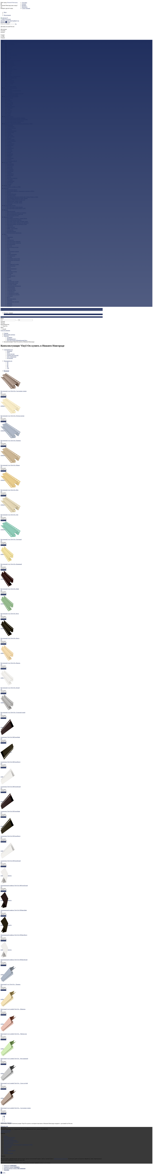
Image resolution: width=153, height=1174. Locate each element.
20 (7, 362)
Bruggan (9, 138)
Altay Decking (10, 136)
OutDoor (9, 142)
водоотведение (11, 244)
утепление (10, 296)
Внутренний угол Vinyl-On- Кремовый (11, 564)
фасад (8, 297)
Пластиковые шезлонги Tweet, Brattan (17, 198)
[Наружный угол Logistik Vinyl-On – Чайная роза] (8, 1031)
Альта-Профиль (11, 44)
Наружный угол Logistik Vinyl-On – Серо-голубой (14, 1083)
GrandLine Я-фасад (12, 69)
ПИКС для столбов (12, 228)
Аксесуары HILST (12, 161)
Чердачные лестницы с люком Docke (17, 218)
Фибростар (10, 103)
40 (7, 364)
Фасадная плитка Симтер (14, 122)
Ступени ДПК (8, 162)
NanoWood (10, 125)
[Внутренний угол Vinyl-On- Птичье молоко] (11, 413)
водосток (9, 245)
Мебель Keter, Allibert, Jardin (14, 201)
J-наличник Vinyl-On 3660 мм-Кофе (10, 737)
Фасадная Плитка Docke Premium (16, 118)
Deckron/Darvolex (11, 131)
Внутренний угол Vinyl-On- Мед (9, 490)
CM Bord (9, 110)
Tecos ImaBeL (10, 82)
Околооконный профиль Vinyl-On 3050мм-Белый (14, 959)
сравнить (9, 875)
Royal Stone (10, 83)
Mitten (8, 59)
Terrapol (9, 146)
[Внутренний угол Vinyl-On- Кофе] (7, 586)
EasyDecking (10, 132)
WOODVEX (10, 165)
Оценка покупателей (12, 355)
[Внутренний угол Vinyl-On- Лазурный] (11, 536)
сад (8, 278)
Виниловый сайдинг (9, 42)
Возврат (24, 5)
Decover (9, 112)
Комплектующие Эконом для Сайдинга (18, 222)
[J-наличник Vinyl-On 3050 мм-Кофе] (7, 808)
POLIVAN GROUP (12, 178)
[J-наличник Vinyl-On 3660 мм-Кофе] (7, 734)
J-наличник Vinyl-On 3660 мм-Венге (10, 762)
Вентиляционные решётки (14, 220)
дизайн (9, 253)
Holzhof (9, 156)
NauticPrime (10, 171)
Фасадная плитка (8, 116)
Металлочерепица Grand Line (15, 214)
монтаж (9, 270)
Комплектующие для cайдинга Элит (17, 224)
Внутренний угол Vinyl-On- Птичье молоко (12, 416)
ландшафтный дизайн (13, 264)
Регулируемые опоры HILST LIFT (16, 208)
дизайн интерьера (12, 254)
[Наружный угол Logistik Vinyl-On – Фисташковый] (8, 1056)
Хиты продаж (11, 354)
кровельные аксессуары (13, 258)
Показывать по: (8, 361)
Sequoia (9, 152)
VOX (8, 56)
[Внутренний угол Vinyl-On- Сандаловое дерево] (11, 388)
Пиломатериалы (11, 231)
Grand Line (10, 46)
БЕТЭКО (9, 105)
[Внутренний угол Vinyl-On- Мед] (11, 487)
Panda (8, 99)
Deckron (9, 184)
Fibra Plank (10, 98)
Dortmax (9, 159)
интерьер (9, 257)
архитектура (10, 240)
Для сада (6, 188)
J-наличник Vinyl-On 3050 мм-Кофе (10, 811)
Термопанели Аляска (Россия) (15, 93)
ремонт (9, 277)
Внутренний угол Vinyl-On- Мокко (10, 465)
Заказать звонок (5, 20)
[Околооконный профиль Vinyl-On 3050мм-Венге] (4, 932)
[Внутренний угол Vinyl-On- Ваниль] (7, 660)
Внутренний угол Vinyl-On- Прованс (11, 440)
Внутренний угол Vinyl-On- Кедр (10, 613)
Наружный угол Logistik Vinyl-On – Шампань (13, 1009)
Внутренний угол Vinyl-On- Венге (10, 638)
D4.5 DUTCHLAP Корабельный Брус (17, 340)
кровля (9, 261)
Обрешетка (10, 225)
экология (9, 303)
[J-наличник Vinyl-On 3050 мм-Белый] (8, 858)
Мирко (9, 115)
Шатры (9, 192)
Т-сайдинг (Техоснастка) (13, 76)
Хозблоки (9, 204)
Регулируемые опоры (9, 205)
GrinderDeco (10, 148)
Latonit (9, 113)
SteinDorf (9, 70)
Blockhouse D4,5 (11, 339)
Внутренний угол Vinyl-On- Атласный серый (13, 712)
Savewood (9, 151)
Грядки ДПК (7, 185)
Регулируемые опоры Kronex (15, 207)
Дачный (9, 57)
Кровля (6, 210)
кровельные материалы (13, 260)
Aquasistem (10, 237)
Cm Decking (10, 158)
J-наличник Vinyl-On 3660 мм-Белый (11, 786)
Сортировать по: (8, 349)
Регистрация (7, 15)
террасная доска (11, 290)
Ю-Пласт (9, 47)
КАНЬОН (9, 108)
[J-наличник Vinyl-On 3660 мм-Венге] (7, 759)
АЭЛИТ (9, 72)
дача (8, 248)
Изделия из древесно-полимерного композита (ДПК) (18, 123)
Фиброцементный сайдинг (11, 96)
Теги (5, 234)
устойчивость (10, 291)
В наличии (10, 358)
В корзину (3, 397)
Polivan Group (10, 139)
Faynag (9, 177)
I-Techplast (10, 179)
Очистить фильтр (5, 330)
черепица (9, 300)
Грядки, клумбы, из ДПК (14, 187)
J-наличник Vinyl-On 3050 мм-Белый (11, 860)
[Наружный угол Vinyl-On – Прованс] (8, 981)
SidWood (9, 100)
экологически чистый (13, 301)
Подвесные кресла (12, 189)
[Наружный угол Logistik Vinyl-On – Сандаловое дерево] (8, 1105)
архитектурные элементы (14, 243)
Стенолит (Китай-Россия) (14, 90)
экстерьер (9, 304)
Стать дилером (26, 8)
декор (8, 250)
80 (7, 366)
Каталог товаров (8, 308)
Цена (8, 352)
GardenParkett (10, 126)
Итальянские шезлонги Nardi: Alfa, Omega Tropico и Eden (22, 197)
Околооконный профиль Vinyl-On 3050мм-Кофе (14, 910)
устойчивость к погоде (13, 294)
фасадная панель (11, 299)
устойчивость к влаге (13, 293)
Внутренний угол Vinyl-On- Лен (9, 514)
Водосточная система (13, 215)
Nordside (9, 73)
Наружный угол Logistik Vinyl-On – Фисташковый (14, 1058)
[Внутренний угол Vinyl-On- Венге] (7, 635)
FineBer (9, 53)
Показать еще (4, 1126)
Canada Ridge (10, 80)
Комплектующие (11, 86)
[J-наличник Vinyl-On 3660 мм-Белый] (8, 784)
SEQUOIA (10, 168)
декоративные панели (13, 251)
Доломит (9, 49)
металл (9, 267)
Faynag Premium (11, 141)
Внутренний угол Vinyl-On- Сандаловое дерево (14, 391)
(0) (1, 392)
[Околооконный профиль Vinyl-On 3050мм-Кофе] (4, 907)
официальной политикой (61, 1158)
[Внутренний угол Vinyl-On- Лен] (11, 512)
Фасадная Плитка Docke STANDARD (17, 119)
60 (7, 365)
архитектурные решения (13, 241)
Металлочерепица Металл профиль (16, 212)
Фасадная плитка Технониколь (15, 121)
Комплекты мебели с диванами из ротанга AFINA (20, 191)
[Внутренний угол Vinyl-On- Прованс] (11, 438)
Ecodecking (10, 154)
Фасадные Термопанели (10, 88)
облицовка (10, 273)
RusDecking (10, 145)
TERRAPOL (10, 174)
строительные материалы (14, 286)
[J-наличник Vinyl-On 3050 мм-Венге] (7, 833)
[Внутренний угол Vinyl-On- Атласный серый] (7, 709)
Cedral (8, 109)
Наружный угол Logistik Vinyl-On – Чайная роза (14, 1034)
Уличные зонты (11, 195)
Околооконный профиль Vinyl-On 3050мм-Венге (14, 935)
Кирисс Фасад (11, 106)
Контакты (24, 7)
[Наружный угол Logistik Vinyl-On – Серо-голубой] (8, 1080)
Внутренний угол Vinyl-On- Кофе (10, 589)
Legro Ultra (10, 135)
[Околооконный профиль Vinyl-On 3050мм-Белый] (4, 957)
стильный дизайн (11, 284)
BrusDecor (10, 92)
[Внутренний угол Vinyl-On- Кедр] (7, 611)
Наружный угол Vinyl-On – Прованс (10, 984)
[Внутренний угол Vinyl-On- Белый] (7, 685)
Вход (5, 12)
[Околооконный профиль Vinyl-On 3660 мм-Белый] (4, 882)
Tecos (8, 50)
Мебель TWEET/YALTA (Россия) (16, 199)
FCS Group (10, 102)
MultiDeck (9, 155)
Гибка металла (11, 227)
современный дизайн (13, 281)
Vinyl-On (9, 52)
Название (9, 351)
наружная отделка (12, 271)
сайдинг (9, 280)
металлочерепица (11, 268)
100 (8, 368)
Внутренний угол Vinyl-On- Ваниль (10, 663)
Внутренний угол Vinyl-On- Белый (10, 687)
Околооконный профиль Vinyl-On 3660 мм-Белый (14, 885)
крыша (9, 263)
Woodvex (9, 149)
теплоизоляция (11, 288)
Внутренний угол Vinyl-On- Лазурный (11, 539)
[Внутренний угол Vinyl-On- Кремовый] (7, 561)
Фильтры (6, 371)
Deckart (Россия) (11, 128)
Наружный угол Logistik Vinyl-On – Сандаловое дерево (16, 1108)
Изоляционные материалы (14, 232)
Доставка (24, 2)
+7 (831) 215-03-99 (6, 19)
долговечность (11, 255)
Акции (6, 40)
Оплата (24, 4)
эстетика (9, 306)
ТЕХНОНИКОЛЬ (12, 55)
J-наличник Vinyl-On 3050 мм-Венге (10, 836)
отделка (9, 274)
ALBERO (9, 337)
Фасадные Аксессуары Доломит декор (17, 221)
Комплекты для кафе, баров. (14, 202)
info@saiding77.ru (14, 20)
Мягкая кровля (11, 211)
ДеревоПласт (10, 143)
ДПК (8, 238)
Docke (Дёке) (10, 43)
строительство (11, 287)
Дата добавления (11, 356)
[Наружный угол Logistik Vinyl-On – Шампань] (8, 1006)
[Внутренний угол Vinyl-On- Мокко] (11, 462)
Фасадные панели (9, 62)
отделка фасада (11, 276)
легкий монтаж (11, 266)
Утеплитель (10, 230)
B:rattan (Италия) (11, 194)
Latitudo (9, 133)
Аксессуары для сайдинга (14, 60)
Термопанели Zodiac (12, 95)
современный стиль (12, 283)
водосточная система (12, 247)
